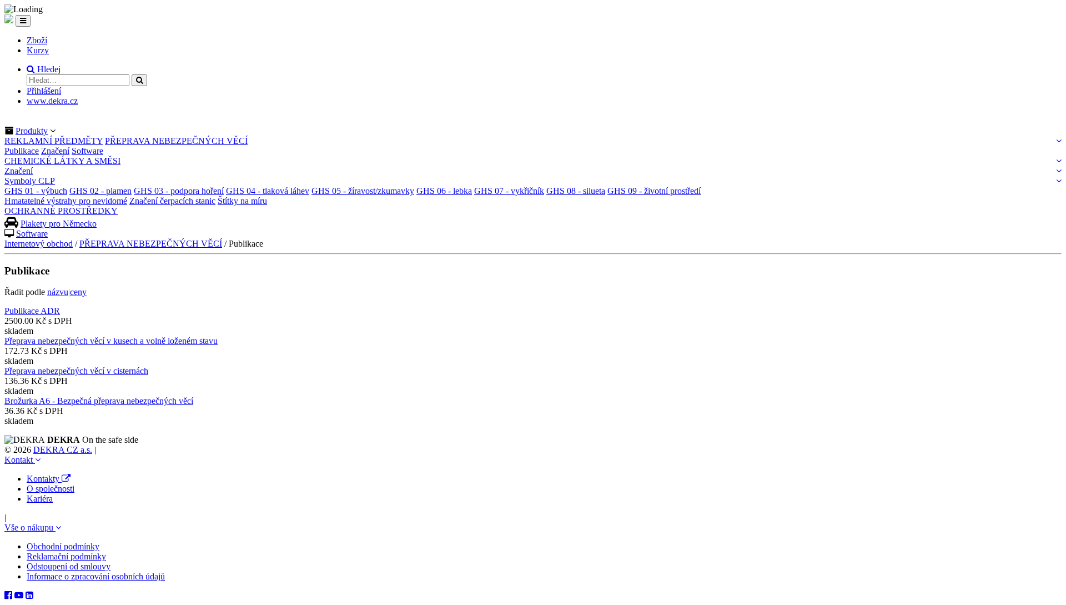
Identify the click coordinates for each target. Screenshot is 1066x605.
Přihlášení (44, 91)
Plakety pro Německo (59, 223)
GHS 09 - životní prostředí (654, 191)
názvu (57, 292)
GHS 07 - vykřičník (509, 191)
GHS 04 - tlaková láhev (267, 191)
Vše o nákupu (30, 527)
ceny (78, 292)
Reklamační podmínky (66, 556)
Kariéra (40, 498)
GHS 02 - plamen (100, 191)
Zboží (37, 40)
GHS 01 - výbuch (35, 191)
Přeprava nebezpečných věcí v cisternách (76, 371)
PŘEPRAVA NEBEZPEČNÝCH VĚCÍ (176, 141)
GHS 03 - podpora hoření (179, 191)
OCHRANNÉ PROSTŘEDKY (61, 211)
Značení (55, 151)
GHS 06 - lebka (444, 191)
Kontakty (44, 478)
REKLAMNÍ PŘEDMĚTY (53, 141)
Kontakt (19, 459)
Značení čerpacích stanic (172, 201)
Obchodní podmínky (63, 546)
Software (87, 151)
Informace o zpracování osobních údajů (96, 576)
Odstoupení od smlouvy (68, 566)
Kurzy (38, 50)
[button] (44, 69)
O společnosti (50, 488)
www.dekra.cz (52, 101)
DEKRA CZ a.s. (62, 449)
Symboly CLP (29, 181)
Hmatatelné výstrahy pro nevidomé (65, 201)
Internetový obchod (38, 243)
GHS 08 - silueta (575, 191)
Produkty (32, 131)
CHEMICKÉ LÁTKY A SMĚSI (62, 161)
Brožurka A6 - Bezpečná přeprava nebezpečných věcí (98, 401)
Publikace (21, 151)
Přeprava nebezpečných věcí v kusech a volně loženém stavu (111, 341)
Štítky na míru (242, 201)
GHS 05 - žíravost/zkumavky (362, 191)
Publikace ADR (32, 311)
